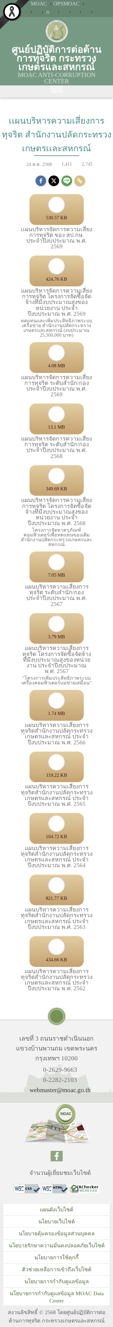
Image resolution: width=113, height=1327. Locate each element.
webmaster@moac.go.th (60, 1089)
